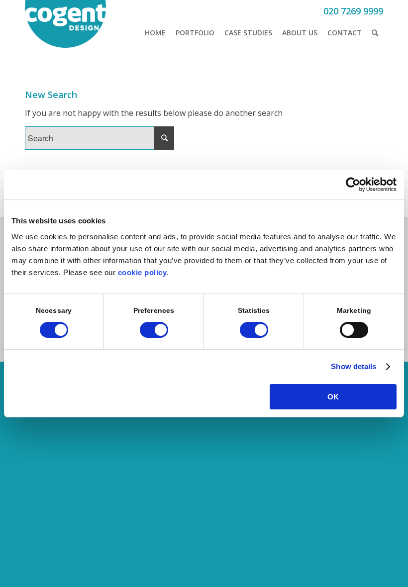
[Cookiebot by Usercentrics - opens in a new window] (353, 184)
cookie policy (142, 272)
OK (333, 396)
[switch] (154, 330)
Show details (353, 366)
